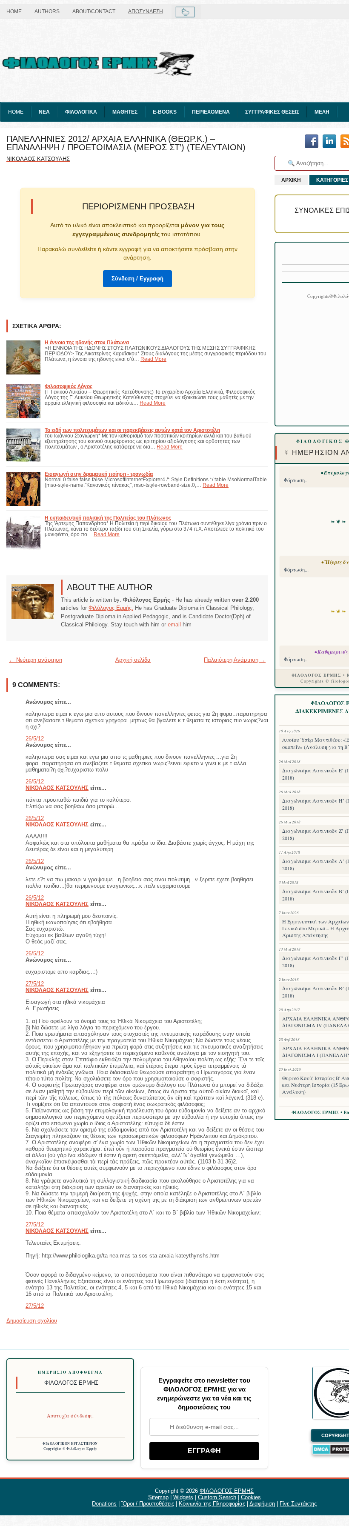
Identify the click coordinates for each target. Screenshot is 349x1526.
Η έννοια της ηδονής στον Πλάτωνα (87, 342)
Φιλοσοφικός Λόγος (68, 386)
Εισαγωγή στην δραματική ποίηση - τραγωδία (99, 474)
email (174, 624)
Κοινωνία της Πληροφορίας (212, 1503)
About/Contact (93, 11)
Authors (47, 11)
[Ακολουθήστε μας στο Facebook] (311, 141)
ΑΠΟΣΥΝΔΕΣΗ (145, 11)
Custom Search (217, 1497)
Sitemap (158, 1497)
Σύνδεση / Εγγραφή (137, 278)
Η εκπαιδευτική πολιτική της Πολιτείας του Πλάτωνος (108, 517)
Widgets (183, 1497)
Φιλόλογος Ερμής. (111, 608)
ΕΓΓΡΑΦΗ (204, 1451)
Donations (104, 1503)
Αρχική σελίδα (133, 660)
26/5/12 (35, 738)
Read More (153, 359)
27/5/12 (35, 983)
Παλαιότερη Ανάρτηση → (235, 660)
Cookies (251, 1497)
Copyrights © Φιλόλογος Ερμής (70, 1448)
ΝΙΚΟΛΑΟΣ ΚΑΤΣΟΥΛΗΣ (57, 788)
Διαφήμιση (262, 1503)
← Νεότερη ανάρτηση (35, 660)
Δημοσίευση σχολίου (31, 1320)
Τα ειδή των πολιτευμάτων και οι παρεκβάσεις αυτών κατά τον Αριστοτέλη (132, 430)
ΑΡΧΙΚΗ (291, 180)
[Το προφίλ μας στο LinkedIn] (329, 141)
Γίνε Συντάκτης (298, 1503)
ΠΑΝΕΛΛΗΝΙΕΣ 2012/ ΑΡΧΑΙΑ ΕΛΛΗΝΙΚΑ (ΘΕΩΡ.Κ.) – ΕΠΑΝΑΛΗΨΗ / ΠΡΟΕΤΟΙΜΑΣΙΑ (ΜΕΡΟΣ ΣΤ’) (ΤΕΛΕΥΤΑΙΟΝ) (126, 142)
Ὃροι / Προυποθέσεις (147, 1503)
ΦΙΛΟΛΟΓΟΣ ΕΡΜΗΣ (227, 1491)
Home (14, 11)
